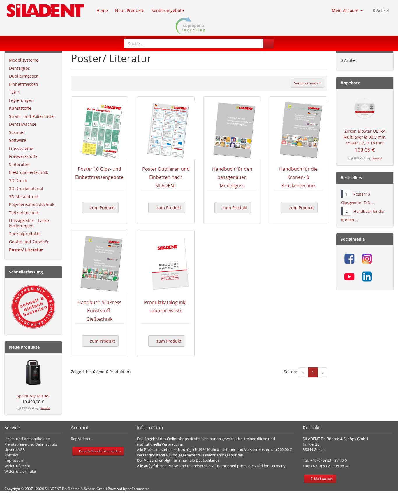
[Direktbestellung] (33, 306)
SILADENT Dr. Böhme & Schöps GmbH (76, 488)
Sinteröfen (19, 164)
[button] (268, 43)
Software (17, 140)
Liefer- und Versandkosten (27, 438)
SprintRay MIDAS (33, 396)
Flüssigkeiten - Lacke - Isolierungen (30, 223)
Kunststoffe (20, 108)
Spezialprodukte (25, 233)
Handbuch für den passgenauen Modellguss (232, 177)
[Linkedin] (367, 276)
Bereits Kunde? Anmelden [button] (99, 451)
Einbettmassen (23, 84)
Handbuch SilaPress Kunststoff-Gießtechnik (99, 310)
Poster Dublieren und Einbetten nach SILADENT (166, 177)
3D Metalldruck (24, 196)
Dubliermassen (24, 76)
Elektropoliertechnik (28, 172)
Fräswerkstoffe (23, 156)
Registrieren (81, 438)
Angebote (350, 83)
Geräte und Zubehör (29, 242)
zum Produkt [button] (102, 207)
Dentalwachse (22, 124)
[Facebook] (349, 259)
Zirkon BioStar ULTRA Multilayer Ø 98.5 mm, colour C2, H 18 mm (364, 137)
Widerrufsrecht (17, 465)
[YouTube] (349, 276)
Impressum (14, 460)
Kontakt (11, 455)
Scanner (17, 132)
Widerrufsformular (20, 471)
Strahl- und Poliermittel (32, 116)
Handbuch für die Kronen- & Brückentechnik (298, 177)
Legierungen (21, 100)
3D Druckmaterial (26, 188)
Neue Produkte (24, 347)
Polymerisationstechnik (31, 204)
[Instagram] (367, 259)
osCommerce (138, 488)
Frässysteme (21, 148)
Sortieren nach (306, 83)
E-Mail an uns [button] (321, 478)
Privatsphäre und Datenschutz (30, 444)
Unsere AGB (14, 449)
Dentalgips (19, 68)
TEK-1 (14, 92)
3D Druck (18, 180)
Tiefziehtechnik (24, 212)
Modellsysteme (23, 60)
